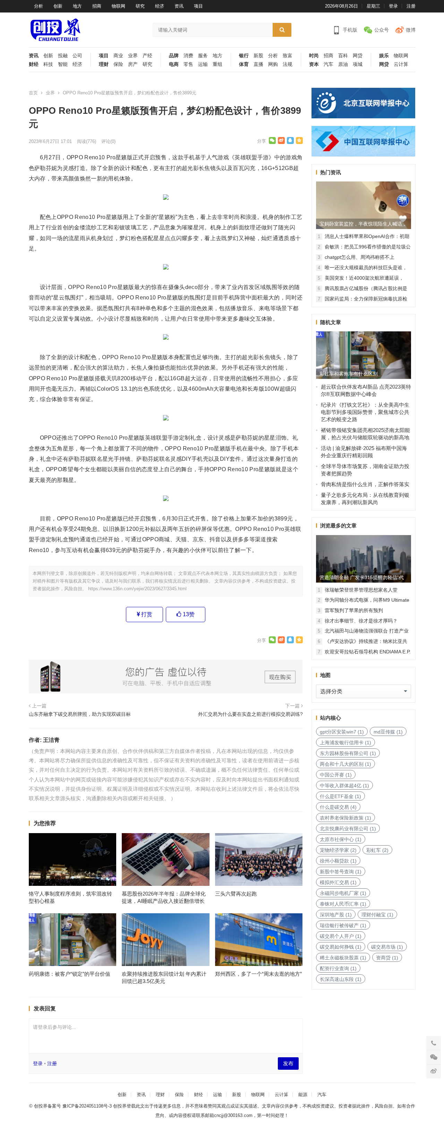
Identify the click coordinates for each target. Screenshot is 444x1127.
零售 (188, 64)
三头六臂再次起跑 (236, 894)
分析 (38, 6)
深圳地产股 (336, 914)
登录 (393, 6)
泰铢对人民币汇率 (343, 904)
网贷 (357, 55)
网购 (273, 64)
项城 (357, 64)
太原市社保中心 (340, 839)
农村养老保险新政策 (345, 818)
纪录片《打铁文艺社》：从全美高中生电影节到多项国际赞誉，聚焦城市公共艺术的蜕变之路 (365, 412)
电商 (174, 64)
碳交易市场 (387, 947)
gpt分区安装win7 (342, 732)
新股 (258, 55)
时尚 (314, 55)
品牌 (174, 55)
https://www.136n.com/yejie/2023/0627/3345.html (137, 588)
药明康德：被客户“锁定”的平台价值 (69, 974)
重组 (217, 64)
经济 (159, 6)
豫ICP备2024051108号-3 (87, 1106)
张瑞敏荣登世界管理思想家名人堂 (361, 590)
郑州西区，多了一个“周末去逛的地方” (258, 974)
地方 (77, 6)
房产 (133, 64)
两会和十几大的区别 (345, 764)
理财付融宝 (377, 914)
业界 (133, 55)
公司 (77, 55)
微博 (411, 30)
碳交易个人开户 (340, 936)
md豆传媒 (388, 732)
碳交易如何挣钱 (340, 947)
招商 (96, 6)
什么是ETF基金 (340, 796)
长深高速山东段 (340, 979)
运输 (203, 64)
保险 (118, 64)
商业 (118, 55)
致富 (287, 55)
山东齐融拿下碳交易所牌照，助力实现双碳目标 (80, 714)
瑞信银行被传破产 (343, 925)
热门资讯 (330, 172)
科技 (48, 64)
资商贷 (387, 957)
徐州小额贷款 (338, 861)
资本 (314, 64)
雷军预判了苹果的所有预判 (354, 610)
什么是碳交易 (338, 807)
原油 (343, 64)
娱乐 (384, 55)
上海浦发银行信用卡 (345, 742)
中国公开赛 (336, 775)
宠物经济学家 (338, 850)
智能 (63, 64)
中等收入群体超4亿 (344, 785)
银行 (244, 55)
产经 (147, 55)
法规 (287, 64)
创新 (57, 6)
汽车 (328, 64)
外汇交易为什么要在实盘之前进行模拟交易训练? (250, 714)
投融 (63, 55)
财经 (34, 64)
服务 (203, 55)
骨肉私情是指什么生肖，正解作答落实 (365, 484)
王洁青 (51, 740)
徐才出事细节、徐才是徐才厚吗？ (361, 621)
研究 (140, 6)
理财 (104, 64)
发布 (288, 1063)
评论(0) (108, 141)
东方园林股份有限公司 (348, 753)
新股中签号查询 (340, 871)
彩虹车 (377, 850)
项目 (198, 6)
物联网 (118, 6)
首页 (33, 92)
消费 (188, 55)
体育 (244, 64)
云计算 (401, 64)
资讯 (178, 6)
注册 (411, 6)
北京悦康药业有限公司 (348, 828)
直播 (258, 64)
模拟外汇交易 (338, 882)
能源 (302, 1094)
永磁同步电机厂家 (343, 893)
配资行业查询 (338, 968)
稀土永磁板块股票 (343, 957)
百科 (343, 55)
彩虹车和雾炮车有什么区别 (348, 373)
